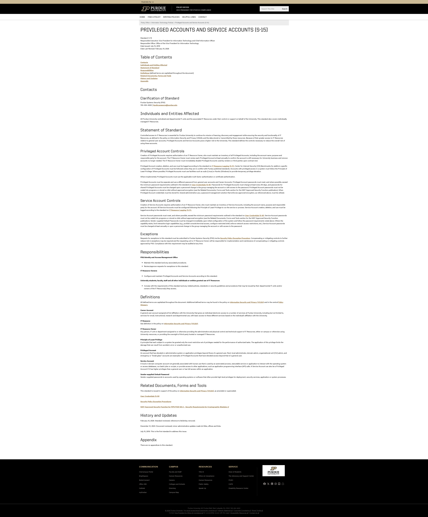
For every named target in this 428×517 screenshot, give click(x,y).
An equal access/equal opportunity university (199, 510)
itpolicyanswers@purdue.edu (165, 105)
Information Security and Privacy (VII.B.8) (247, 302)
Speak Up (202, 488)
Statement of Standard (149, 67)
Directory (172, 488)
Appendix (144, 81)
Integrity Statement (224, 510)
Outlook (142, 488)
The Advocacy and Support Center (241, 476)
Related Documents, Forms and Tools (155, 75)
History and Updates (148, 78)
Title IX (201, 472)
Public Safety (203, 484)
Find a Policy (154, 16)
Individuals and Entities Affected (153, 65)
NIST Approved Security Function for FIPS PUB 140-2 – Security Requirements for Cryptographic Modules (183, 407)
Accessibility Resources (238, 513)
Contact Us (253, 513)
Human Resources (175, 476)
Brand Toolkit (256, 510)
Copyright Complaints (241, 510)
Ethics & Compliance (206, 476)
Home (142, 16)
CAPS (231, 484)
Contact (202, 16)
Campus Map (174, 492)
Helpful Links (189, 16)
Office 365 (143, 484)
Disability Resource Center (238, 488)
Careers (172, 480)
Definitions (144, 73)
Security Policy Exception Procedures (155, 401)
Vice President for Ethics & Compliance (193, 10)
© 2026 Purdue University (174, 510)
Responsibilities (146, 70)
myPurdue (143, 492)
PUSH (231, 480)
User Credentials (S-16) (201, 184)
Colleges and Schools (177, 484)
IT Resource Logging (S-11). (223, 166)
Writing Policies (171, 16)
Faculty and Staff (175, 472)
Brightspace (143, 476)
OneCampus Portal (146, 472)
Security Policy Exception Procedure (235, 238)
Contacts (144, 62)
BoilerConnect (144, 480)
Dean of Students (235, 472)
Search (285, 8)
